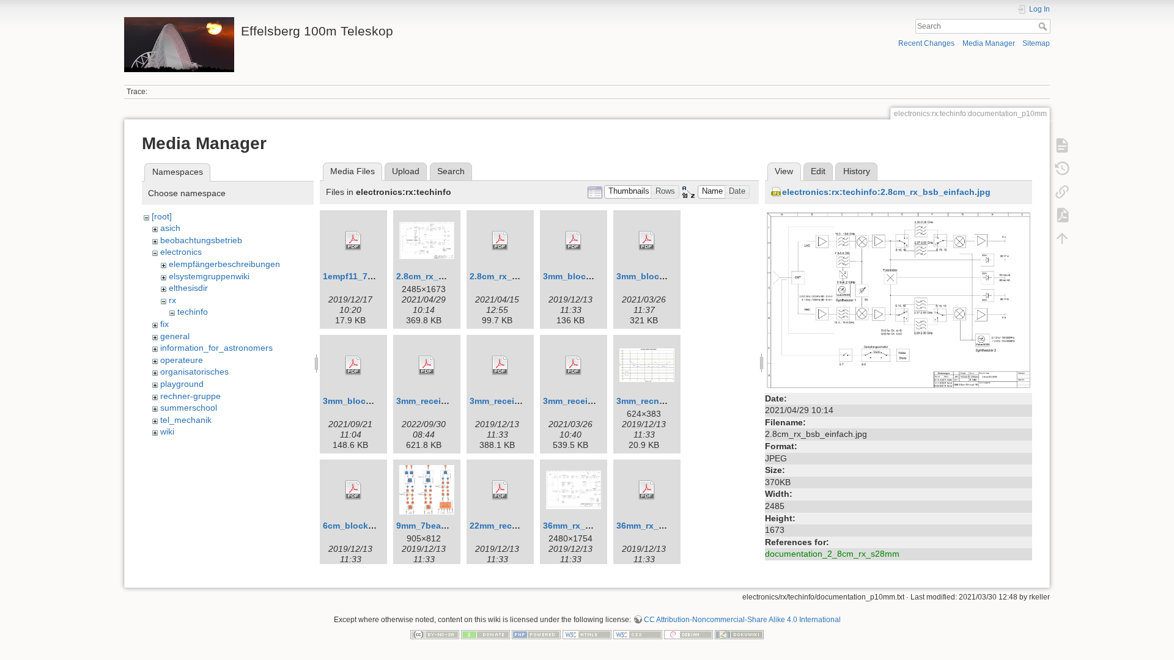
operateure (181, 360)
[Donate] (485, 633)
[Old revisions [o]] (1062, 168)
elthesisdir (188, 288)
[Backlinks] (1062, 192)
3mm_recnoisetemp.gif (663, 401)
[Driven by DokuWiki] (739, 633)
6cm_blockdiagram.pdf (370, 525)
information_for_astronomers (216, 348)
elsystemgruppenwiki (209, 276)
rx (172, 300)
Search (1044, 26)
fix (164, 324)
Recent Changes (926, 43)
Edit (818, 171)
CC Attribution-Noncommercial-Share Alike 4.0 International (742, 619)
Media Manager (988, 43)
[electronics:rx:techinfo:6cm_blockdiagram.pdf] (353, 490)
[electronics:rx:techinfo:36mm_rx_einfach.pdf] (646, 490)
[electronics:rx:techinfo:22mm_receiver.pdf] (500, 490)
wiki (167, 431)
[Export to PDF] (1062, 215)
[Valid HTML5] (587, 633)
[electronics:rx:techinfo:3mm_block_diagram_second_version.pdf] (573, 240)
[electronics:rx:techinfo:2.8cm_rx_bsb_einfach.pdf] (500, 240)
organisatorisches (194, 371)
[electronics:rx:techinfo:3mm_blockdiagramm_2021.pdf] (353, 365)
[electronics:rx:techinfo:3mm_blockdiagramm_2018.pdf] (646, 240)
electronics (181, 252)
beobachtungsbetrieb (201, 240)
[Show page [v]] (1062, 145)
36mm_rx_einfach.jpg (587, 525)
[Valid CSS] (637, 633)
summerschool (188, 408)
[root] (162, 216)
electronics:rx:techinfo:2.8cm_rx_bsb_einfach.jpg (886, 192)
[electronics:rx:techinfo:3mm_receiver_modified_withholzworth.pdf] (573, 365)
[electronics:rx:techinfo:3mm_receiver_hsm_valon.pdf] (426, 365)
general (175, 336)
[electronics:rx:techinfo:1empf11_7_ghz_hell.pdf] (353, 240)
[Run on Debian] (688, 633)
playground (182, 384)
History (856, 171)
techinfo (192, 312)
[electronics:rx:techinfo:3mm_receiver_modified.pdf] (500, 365)
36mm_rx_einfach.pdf (661, 525)
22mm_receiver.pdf (509, 525)
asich (170, 228)
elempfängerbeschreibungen (224, 264)
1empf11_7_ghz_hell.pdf (373, 276)
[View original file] (898, 299)
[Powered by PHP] (536, 633)
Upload (405, 171)
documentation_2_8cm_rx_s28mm (832, 554)
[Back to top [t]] (1062, 238)
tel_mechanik (186, 420)
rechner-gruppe (190, 396)
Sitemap (1036, 43)
